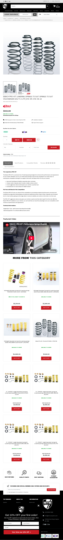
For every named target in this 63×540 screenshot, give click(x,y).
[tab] (8, 163)
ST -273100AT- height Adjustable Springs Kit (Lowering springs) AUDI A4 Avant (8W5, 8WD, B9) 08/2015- (46, 393)
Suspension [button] (47, 11)
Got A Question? (9, 167)
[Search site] (47, 6)
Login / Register (56, 1)
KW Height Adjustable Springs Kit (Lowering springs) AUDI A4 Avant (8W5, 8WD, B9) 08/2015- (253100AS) (46, 291)
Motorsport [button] (29, 11)
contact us (46, 1)
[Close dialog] (38, 505)
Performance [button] (22, 11)
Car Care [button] (16, 11)
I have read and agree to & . (18, 492)
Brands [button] (57, 11)
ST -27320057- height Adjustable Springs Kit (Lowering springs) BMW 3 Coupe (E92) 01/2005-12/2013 (16, 393)
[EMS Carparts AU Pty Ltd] (5, 6)
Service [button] (41, 11)
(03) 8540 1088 (49, 512)
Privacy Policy (26, 492)
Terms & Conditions (19, 492)
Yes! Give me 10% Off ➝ (21, 532)
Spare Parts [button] (35, 11)
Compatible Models (32, 163)
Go (35, 14)
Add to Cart (17, 140)
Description (8, 163)
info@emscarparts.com (51, 516)
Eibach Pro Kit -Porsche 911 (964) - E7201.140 (46, 341)
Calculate (54, 147)
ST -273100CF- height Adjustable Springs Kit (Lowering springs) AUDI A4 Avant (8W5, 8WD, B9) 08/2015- (17, 444)
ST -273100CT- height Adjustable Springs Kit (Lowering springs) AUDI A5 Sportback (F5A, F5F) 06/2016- (46, 444)
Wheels (52, 11)
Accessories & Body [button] (8, 11)
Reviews (43, 163)
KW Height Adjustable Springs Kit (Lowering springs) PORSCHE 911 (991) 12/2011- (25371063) (16, 291)
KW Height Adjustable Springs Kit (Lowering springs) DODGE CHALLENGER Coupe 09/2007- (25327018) (16, 342)
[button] (38, 140)
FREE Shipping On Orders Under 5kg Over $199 (15, 120)
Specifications (19, 163)
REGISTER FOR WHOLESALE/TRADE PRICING (14, 123)
